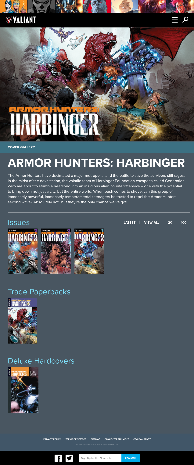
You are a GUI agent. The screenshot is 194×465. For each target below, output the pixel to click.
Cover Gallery (21, 147)
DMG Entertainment (117, 439)
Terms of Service (76, 439)
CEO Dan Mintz (142, 439)
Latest (129, 222)
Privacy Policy (52, 439)
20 (170, 222)
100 (183, 222)
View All (151, 222)
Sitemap (95, 439)
